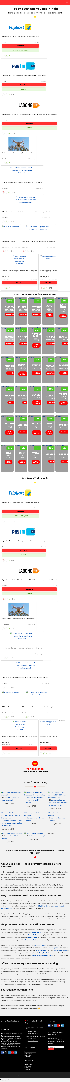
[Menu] (2, 2)
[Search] (67, 2)
